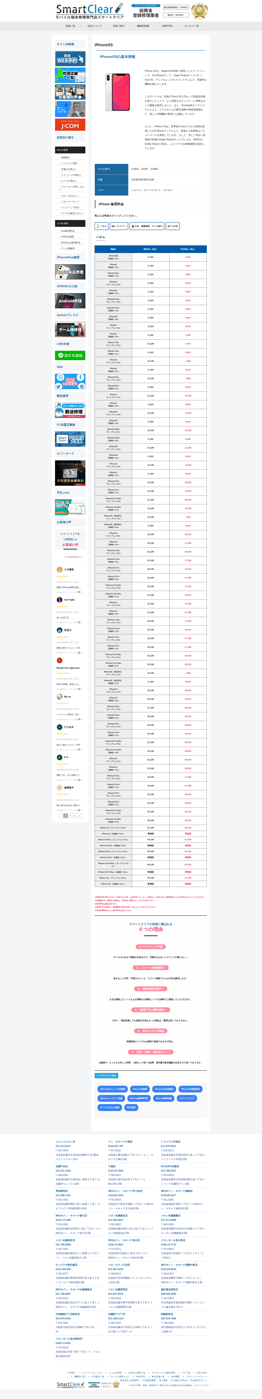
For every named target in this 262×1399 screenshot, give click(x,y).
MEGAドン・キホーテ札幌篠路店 (74, 1289)
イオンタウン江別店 (119, 1265)
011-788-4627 (168, 1170)
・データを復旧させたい (71, 213)
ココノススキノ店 (65, 1141)
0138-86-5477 (168, 1195)
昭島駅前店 (167, 1314)
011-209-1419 (115, 1318)
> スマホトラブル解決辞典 (161, 1372)
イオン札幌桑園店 (170, 1215)
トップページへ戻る (106, 1075)
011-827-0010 (115, 1294)
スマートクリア (187, 1098)
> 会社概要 (174, 1376)
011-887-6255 (115, 1269)
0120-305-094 (63, 1269)
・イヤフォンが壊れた (70, 175)
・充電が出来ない (68, 169)
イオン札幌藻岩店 (118, 1215)
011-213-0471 (63, 1146)
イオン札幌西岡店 (118, 1289)
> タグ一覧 (184, 1372)
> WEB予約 (139, 1376)
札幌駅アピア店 (116, 1314)
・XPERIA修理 (66, 236)
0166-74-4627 (115, 1244)
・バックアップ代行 (69, 207)
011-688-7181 (63, 1195)
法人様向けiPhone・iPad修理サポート (189, 1380)
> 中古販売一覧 (96, 1376)
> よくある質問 (114, 1372)
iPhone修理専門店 (139, 1098)
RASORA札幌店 (170, 1166)
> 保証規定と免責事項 (128, 1380)
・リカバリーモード (69, 201)
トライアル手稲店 (170, 1141)
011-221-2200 (63, 1170)
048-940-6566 (168, 1294)
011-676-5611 (168, 1146)
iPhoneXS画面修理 (190, 1089)
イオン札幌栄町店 (65, 1240)
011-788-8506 (63, 1244)
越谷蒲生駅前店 (169, 1289)
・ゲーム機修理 (67, 248)
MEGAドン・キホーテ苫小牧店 (125, 1191)
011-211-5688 (168, 1220)
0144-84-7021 (115, 1195)
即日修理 (131, 1107)
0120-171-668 (63, 1220)
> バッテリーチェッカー (90, 1372)
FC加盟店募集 (149, 1380)
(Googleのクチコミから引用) (67, 592)
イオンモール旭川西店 (173, 1240)
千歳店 (112, 1166)
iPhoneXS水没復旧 (164, 1089)
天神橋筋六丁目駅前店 (68, 1314)
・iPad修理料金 (67, 231)
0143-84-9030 (168, 1269)
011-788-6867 (63, 1294)
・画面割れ (64, 157)
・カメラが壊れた (68, 181)
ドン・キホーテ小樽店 (120, 1141)
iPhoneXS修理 (140, 1089)
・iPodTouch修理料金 (70, 242)
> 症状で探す (200, 1372)
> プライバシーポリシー (195, 1376)
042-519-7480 (168, 1318)
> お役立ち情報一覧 (135, 1372)
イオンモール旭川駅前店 (69, 1338)
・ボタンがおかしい (69, 195)
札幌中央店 (62, 1166)
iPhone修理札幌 (164, 1098)
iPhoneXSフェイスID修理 (112, 1089)
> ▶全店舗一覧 (156, 1376)
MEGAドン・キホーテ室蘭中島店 (179, 1265)
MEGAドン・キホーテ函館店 (177, 1191)
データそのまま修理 (109, 1107)
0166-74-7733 (168, 1244)
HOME (71, 1372)
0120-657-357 (115, 1146)
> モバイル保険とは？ (118, 1376)
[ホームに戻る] (131, 11)
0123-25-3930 (115, 1170)
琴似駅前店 (62, 1191)
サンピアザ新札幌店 (66, 1265)
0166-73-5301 (63, 1343)
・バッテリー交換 (68, 163)
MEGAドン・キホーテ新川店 (71, 1215)
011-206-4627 (115, 1220)
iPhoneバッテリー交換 (111, 1098)
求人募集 (163, 1380)
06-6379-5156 (63, 1318)
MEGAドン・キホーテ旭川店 (124, 1240)
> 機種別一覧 (78, 1376)
